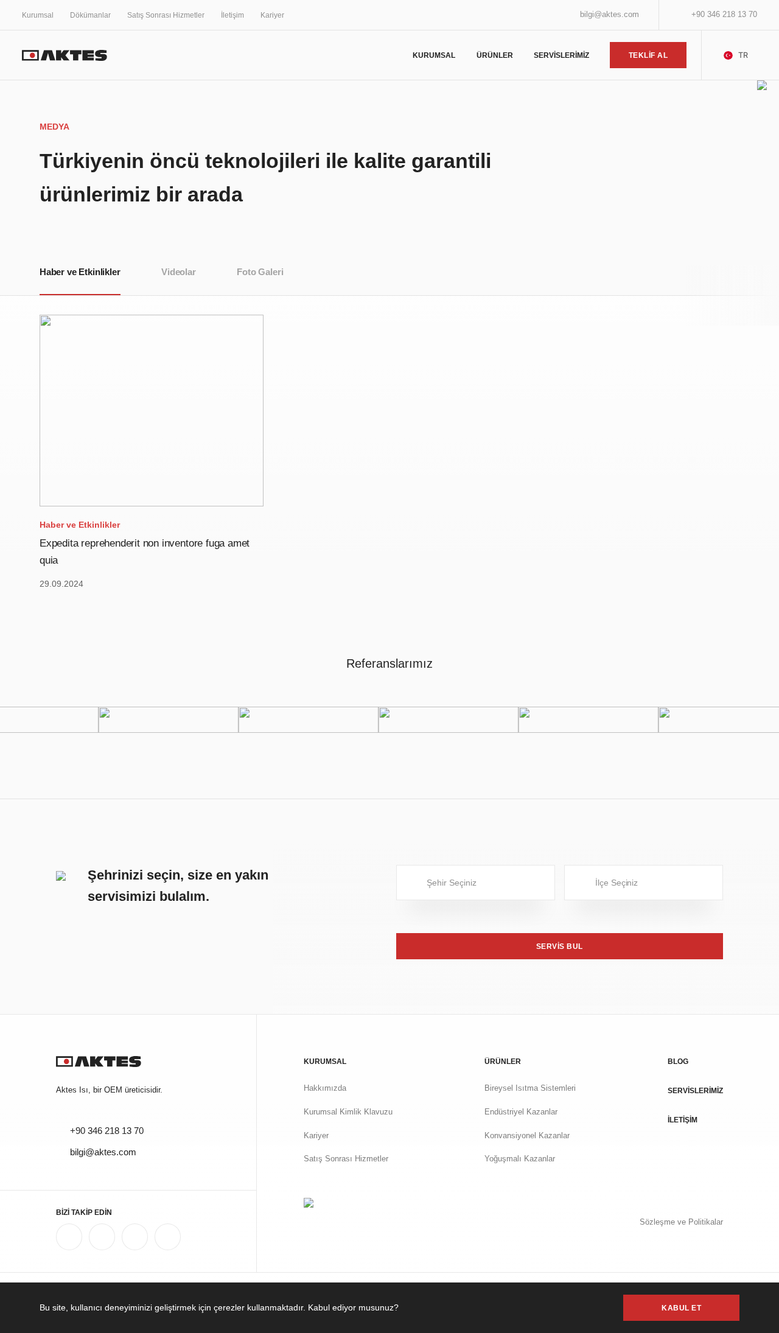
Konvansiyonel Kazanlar (527, 1136)
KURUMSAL (434, 55)
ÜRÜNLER (495, 55)
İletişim (232, 15)
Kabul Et (681, 1308)
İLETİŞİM (682, 1120)
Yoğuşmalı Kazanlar (519, 1159)
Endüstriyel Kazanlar (520, 1112)
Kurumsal (38, 15)
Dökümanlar (90, 15)
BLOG (678, 1061)
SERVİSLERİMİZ (561, 55)
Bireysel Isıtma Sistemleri (530, 1088)
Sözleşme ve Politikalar (681, 1222)
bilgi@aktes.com (609, 14)
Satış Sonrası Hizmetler (165, 15)
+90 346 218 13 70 (724, 14)
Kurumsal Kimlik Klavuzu (348, 1112)
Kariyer (272, 15)
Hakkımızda (325, 1088)
